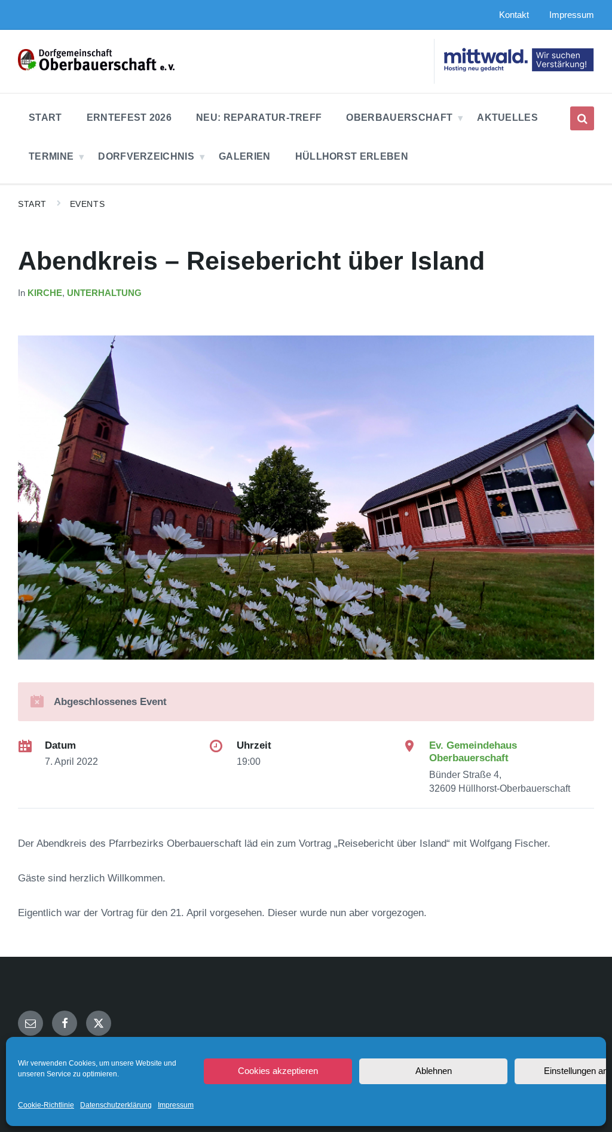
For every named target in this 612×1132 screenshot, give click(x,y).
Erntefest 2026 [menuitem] (129, 117)
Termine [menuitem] (51, 156)
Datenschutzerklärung (116, 1105)
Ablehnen (433, 1071)
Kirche (44, 293)
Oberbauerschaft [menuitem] (399, 117)
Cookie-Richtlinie (46, 1105)
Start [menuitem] (45, 117)
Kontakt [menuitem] (514, 15)
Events (87, 204)
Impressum (176, 1105)
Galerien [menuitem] (245, 156)
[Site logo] (96, 67)
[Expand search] (582, 118)
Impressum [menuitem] (571, 15)
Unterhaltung (104, 293)
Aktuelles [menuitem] (507, 117)
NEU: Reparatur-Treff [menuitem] (259, 117)
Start (32, 204)
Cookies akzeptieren (278, 1071)
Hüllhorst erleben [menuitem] (351, 156)
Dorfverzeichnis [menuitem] (146, 156)
